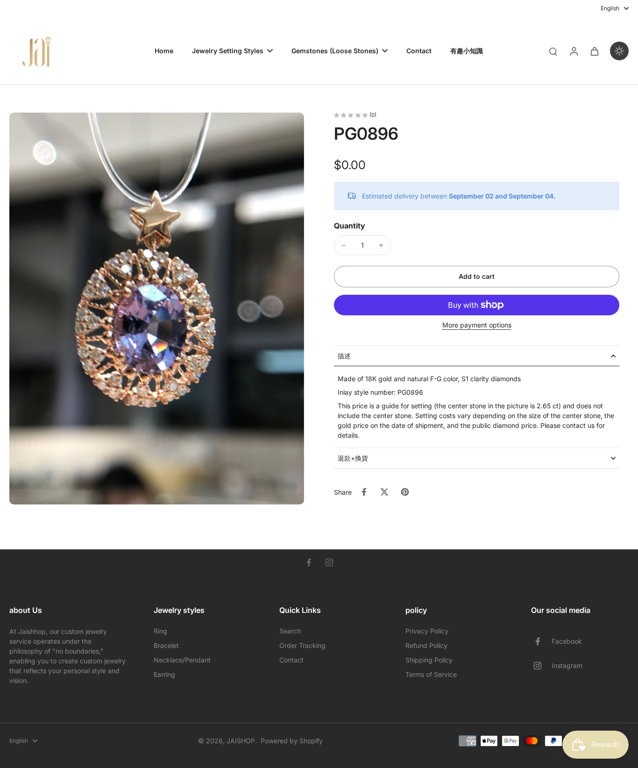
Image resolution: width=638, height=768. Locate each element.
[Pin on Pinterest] (405, 492)
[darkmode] (619, 51)
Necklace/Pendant (182, 660)
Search (290, 631)
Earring (164, 674)
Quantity (349, 225)
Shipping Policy (429, 660)
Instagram (567, 665)
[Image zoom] (156, 309)
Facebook (567, 641)
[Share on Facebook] (364, 492)
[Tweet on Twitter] (384, 492)
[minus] (343, 245)
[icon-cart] (594, 51)
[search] (553, 51)
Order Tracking (302, 645)
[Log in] (573, 51)
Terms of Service (431, 674)
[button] (476, 276)
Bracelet (166, 645)
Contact (291, 660)
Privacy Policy (426, 631)
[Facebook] (308, 562)
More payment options (476, 325)
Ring (160, 631)
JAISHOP (241, 741)
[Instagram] (329, 562)
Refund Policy (426, 645)
